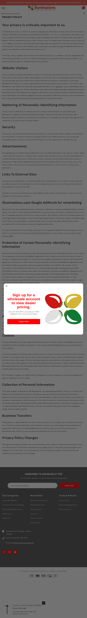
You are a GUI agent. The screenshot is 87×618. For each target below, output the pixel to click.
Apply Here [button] (24, 321)
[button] (6, 286)
